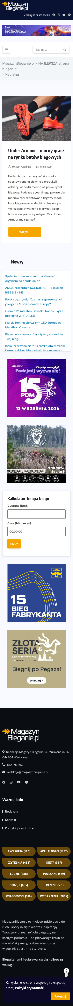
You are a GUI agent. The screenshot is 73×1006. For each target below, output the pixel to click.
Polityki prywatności (29, 987)
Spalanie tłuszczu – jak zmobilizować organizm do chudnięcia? (30, 278)
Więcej (24, 232)
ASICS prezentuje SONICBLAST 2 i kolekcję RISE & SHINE (34, 290)
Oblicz (14, 544)
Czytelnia (19, 862)
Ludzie (19, 873)
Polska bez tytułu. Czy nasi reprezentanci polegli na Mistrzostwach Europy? (33, 302)
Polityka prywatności (20, 828)
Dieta (54, 862)
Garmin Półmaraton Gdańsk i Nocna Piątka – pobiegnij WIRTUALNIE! (35, 313)
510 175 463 (14, 765)
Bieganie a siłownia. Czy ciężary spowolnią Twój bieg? (34, 336)
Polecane (54, 873)
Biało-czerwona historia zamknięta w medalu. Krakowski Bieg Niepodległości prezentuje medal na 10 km (36, 350)
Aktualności (54, 851)
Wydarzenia (54, 896)
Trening (54, 885)
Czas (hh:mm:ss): (19, 523)
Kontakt (10, 820)
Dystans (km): (17, 506)
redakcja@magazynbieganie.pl (27, 772)
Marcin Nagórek (21, 166)
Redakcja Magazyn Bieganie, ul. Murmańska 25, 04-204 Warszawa (35, 754)
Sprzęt (19, 885)
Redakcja (11, 811)
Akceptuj (60, 996)
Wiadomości (19, 896)
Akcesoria (19, 851)
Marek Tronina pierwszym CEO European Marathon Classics (33, 325)
